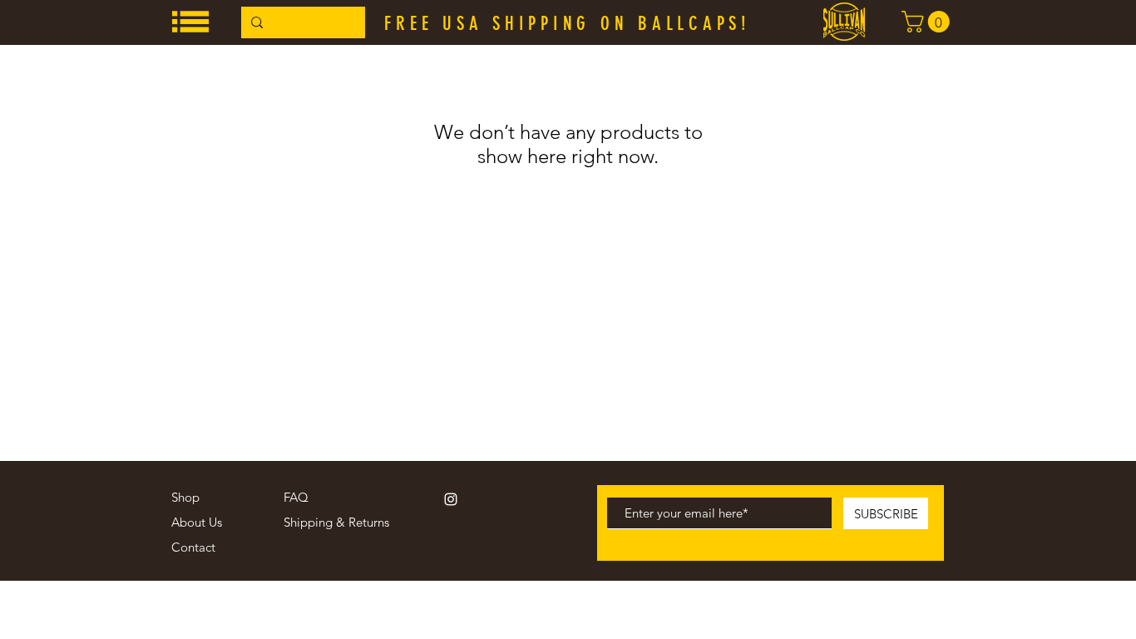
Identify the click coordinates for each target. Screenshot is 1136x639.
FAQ (296, 497)
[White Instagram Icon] (450, 499)
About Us (196, 522)
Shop (185, 497)
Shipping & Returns (336, 522)
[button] (190, 21)
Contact (193, 547)
